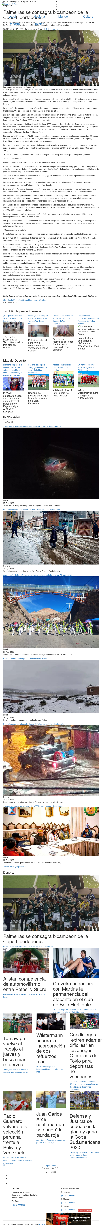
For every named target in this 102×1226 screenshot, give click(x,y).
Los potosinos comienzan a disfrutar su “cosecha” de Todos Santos (88, 319)
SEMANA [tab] (9, 422)
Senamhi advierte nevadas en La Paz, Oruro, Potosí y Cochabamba (31, 509)
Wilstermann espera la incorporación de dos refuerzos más (49, 1069)
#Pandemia (8, 300)
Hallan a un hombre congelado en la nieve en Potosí (25, 658)
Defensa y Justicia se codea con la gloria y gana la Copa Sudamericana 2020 (84, 1155)
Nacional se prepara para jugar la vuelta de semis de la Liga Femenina (37, 368)
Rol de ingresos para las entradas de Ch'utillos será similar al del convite (33, 724)
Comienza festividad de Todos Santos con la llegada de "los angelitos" (63, 319)
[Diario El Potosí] (25, 4)
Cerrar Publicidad (84, 1210)
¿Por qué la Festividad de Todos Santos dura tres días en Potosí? (12, 318)
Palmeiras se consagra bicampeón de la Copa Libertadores (28, 946)
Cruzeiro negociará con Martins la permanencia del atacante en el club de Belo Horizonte (74, 1010)
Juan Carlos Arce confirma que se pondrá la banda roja (50, 1141)
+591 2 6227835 (18, 1205)
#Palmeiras (17, 300)
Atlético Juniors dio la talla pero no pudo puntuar (62, 367)
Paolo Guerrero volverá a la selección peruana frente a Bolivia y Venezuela (17, 1160)
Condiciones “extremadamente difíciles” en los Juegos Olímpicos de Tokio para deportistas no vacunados (84, 1085)
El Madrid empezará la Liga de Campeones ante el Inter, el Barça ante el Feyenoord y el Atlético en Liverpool (12, 370)
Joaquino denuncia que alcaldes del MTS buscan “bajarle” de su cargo (33, 806)
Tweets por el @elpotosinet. (15, 866)
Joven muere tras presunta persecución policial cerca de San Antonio (32, 426)
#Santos (42, 300)
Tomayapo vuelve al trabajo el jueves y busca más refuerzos (15, 1071)
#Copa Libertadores (30, 300)
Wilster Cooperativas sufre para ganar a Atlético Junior (86, 367)
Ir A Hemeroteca (51, 29)
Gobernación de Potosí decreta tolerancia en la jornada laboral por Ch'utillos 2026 (37, 575)
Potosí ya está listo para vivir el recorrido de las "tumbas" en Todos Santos (38, 319)
